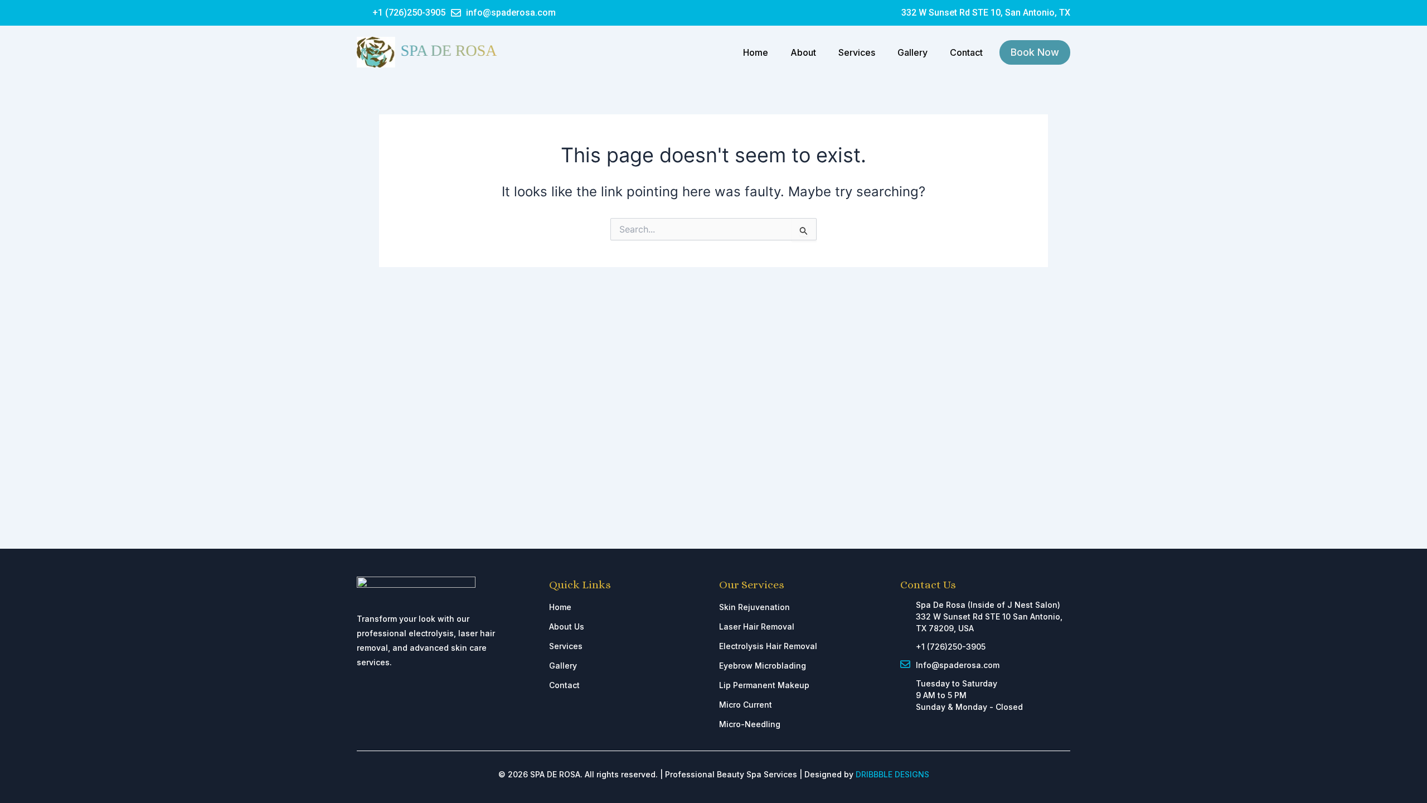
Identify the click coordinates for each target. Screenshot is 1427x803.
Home (755, 52)
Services (856, 52)
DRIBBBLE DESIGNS (892, 774)
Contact (966, 52)
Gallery (912, 52)
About (803, 52)
